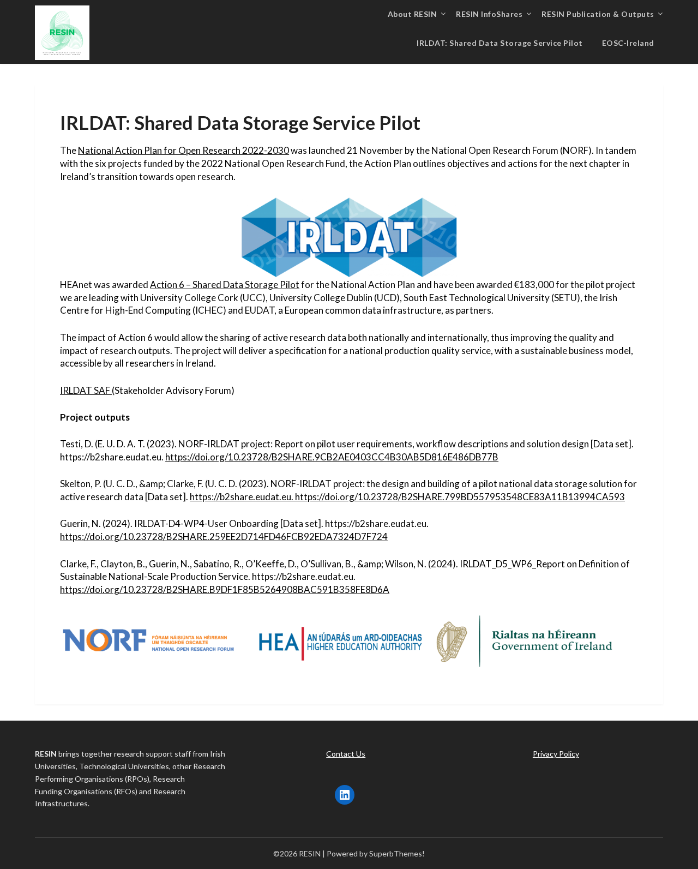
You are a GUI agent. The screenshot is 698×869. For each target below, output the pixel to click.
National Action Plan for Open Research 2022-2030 (183, 150)
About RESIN (412, 14)
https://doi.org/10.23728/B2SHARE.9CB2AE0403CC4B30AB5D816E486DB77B (331, 457)
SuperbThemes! (397, 853)
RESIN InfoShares (489, 14)
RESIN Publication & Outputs (597, 14)
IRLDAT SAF (86, 390)
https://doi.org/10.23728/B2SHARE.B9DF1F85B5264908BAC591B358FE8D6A (224, 589)
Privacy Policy (556, 753)
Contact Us (345, 753)
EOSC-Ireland (628, 42)
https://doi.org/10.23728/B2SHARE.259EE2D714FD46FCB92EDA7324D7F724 (224, 536)
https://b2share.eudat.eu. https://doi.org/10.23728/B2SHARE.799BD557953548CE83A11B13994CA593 (407, 496)
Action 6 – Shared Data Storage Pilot (224, 284)
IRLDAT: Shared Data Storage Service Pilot (500, 42)
